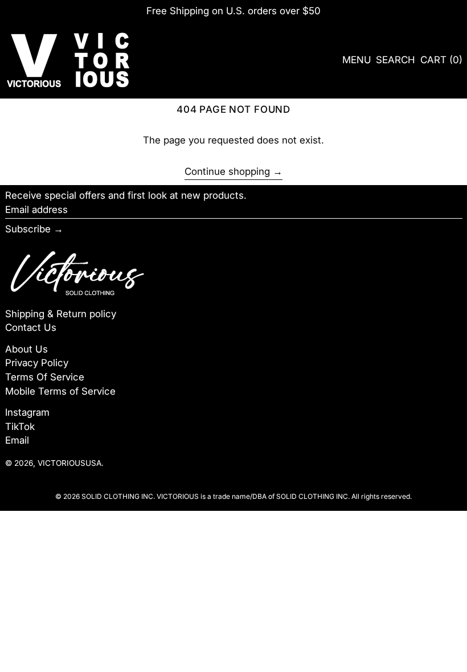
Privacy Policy (36, 362)
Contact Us (30, 327)
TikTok (20, 426)
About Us (26, 349)
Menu (356, 59)
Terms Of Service (44, 377)
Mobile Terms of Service (60, 391)
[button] (395, 60)
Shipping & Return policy (60, 313)
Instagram (27, 412)
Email (17, 440)
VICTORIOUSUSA (69, 463)
